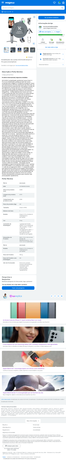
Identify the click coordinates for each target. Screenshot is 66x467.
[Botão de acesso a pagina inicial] (28, 2)
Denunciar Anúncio (43, 64)
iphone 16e (38, 411)
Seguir (58, 31)
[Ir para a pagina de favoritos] (54, 3)
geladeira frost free (32, 413)
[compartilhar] (33, 43)
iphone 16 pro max (16, 410)
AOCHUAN (22, 183)
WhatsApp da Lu (7, 427)
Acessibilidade (36, 430)
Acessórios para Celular (27, 457)
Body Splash (37, 412)
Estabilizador (32, 399)
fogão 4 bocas (41, 413)
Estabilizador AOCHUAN (7, 401)
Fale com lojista (46, 31)
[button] (62, 8)
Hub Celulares (36, 408)
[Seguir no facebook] (55, 296)
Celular (8, 412)
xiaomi (51, 411)
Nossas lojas (36, 424)
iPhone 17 (10, 408)
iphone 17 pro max (9, 411)
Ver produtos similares (51, 17)
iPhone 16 (16, 408)
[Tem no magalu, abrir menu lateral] (2, 2)
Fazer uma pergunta (18, 288)
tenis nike (54, 412)
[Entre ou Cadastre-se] (63, 2)
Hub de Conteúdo (27, 408)
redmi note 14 (47, 412)
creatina (44, 410)
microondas (59, 410)
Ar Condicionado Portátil (17, 412)
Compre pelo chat (12, 446)
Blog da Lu (5, 424)
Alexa (58, 413)
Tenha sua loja (36, 427)
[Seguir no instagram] (58, 296)
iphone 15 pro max (20, 411)
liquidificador (11, 413)
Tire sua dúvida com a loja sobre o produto (14, 284)
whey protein (51, 410)
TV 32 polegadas (12, 415)
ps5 (4, 410)
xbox (36, 410)
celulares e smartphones (13, 457)
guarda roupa (22, 413)
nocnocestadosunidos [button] (22, 65)
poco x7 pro (30, 410)
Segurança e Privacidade (9, 432)
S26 (21, 408)
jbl (41, 412)
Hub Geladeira (44, 408)
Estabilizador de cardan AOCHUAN (19, 399)
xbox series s (45, 411)
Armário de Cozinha (51, 413)
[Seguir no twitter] (51, 296)
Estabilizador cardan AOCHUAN (44, 399)
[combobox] (33, 8)
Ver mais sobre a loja (51, 47)
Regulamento (6, 430)
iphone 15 (56, 408)
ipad (17, 413)
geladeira (24, 410)
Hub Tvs (51, 408)
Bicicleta (31, 412)
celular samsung (30, 411)
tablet (26, 412)
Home (4, 457)
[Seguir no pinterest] (61, 296)
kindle (2, 411)
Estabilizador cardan (58, 399)
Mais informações (32, 421)
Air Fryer (8, 410)
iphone (39, 410)
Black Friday (4, 408)
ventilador (56, 411)
